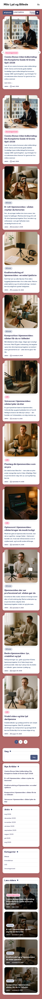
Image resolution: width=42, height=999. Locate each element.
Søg (6, 746)
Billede (8, 53)
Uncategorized (11, 126)
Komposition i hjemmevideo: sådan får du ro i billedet (22, 12)
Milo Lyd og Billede (16, 4)
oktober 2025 (9, 821)
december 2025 (10, 813)
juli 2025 (7, 833)
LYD (7, 391)
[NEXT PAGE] (25, 736)
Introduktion (8, 855)
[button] (8, 77)
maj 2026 (7, 809)
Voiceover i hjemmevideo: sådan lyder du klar (20, 795)
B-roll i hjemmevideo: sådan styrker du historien (19, 774)
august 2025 (8, 829)
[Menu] (38, 4)
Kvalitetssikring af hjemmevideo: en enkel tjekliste (20, 781)
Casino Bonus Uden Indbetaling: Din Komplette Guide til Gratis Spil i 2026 (20, 133)
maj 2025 (7, 837)
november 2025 (10, 817)
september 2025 (10, 825)
